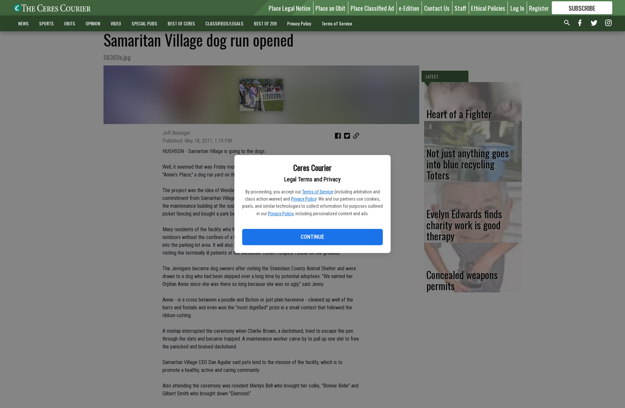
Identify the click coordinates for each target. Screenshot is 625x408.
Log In (517, 8)
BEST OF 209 (265, 23)
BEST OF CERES (181, 23)
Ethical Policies (488, 8)
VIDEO (116, 23)
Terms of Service (317, 191)
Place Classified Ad (372, 8)
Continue (312, 237)
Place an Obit (330, 8)
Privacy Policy (303, 199)
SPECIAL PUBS (144, 23)
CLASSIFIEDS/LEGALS (224, 23)
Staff (460, 8)
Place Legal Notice (290, 8)
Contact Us (437, 8)
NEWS (23, 23)
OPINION (93, 23)
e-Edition (409, 8)
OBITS (69, 23)
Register (539, 8)
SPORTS (46, 23)
